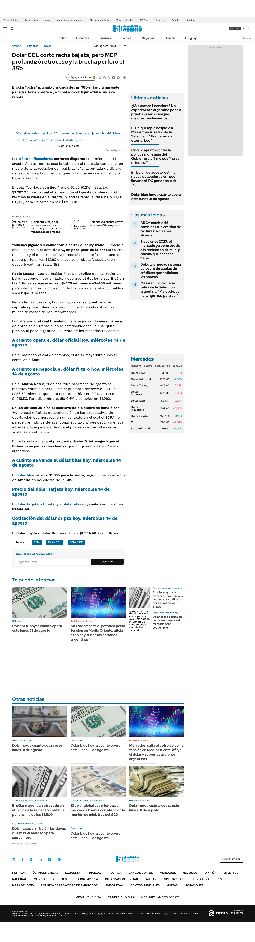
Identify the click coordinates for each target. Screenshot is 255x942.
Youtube (49, 859)
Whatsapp (59, 859)
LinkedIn (40, 859)
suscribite (235, 29)
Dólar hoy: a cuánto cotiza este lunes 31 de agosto (106, 223)
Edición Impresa (86, 879)
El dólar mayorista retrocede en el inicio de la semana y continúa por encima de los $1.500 (168, 600)
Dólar (62, 38)
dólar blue (25, 475)
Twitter (14, 859)
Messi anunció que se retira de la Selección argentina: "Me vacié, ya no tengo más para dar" (160, 289)
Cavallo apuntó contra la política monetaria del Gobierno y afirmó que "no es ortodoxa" (155, 156)
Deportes (59, 879)
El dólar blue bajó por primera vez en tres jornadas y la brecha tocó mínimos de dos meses (47, 227)
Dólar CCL (55, 542)
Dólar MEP (76, 542)
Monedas (136, 366)
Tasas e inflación (124, 20)
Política (126, 38)
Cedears (177, 366)
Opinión (170, 38)
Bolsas (148, 366)
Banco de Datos (141, 873)
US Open (144, 20)
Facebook (22, 859)
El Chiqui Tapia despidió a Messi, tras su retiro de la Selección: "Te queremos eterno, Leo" (152, 134)
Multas (172, 885)
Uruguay (191, 38)
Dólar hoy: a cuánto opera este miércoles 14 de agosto (49, 140)
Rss (219, 879)
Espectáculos (173, 879)
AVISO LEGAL (114, 885)
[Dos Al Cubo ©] (226, 913)
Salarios (176, 20)
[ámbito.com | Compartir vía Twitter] (109, 77)
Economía (82, 38)
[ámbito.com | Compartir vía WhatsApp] (100, 77)
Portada (19, 873)
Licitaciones (194, 885)
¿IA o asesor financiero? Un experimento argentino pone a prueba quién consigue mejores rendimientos (156, 111)
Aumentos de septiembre (70, 20)
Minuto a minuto (83, 621)
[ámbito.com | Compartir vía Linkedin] (113, 77)
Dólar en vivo (31, 20)
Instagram (31, 859)
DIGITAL (89, 897)
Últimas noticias (45, 873)
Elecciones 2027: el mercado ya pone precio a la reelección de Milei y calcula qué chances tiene (160, 249)
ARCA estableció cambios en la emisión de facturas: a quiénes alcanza (160, 228)
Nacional (19, 879)
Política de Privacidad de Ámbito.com (69, 885)
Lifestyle (230, 873)
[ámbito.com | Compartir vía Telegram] (118, 77)
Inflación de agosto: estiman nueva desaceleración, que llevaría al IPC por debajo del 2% (154, 178)
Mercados (168, 873)
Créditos (191, 20)
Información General (122, 879)
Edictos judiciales (145, 885)
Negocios (148, 38)
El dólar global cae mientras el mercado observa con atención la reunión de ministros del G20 (98, 810)
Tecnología (200, 879)
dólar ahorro (75, 504)
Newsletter (247, 38)
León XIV (160, 20)
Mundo (39, 879)
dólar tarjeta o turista (35, 504)
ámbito (16, 46)
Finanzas (105, 38)
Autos (151, 879)
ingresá (247, 29)
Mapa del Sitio (23, 885)
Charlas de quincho (99, 20)
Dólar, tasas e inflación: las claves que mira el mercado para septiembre (167, 622)
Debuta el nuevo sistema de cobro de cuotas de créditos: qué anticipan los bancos (160, 270)
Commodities (162, 366)
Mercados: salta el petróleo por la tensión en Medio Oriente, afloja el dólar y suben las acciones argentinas (98, 633)
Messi (47, 20)
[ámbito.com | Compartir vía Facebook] (104, 77)
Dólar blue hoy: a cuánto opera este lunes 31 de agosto (156, 196)
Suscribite (107, 561)
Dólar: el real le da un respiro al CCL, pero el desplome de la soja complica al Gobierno (68, 133)
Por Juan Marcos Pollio (24, 843)
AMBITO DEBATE (160, 897)
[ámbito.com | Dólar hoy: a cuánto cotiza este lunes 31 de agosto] (79, 224)
